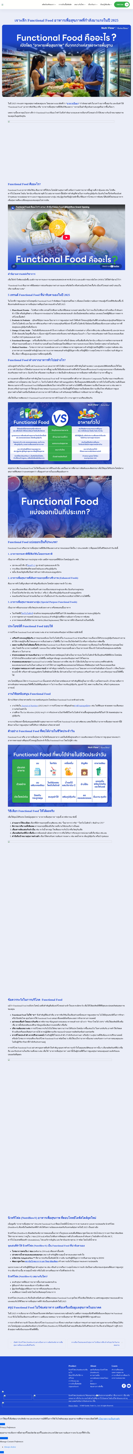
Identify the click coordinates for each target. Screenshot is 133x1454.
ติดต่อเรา (93, 1384)
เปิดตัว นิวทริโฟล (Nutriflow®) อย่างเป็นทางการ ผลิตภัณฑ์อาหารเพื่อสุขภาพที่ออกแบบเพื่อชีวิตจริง (38, 1343)
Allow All (4, 1438)
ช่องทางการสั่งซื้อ (96, 1386)
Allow (2, 1424)
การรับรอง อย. (74, 1381)
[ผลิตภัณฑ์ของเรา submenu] (55, 4)
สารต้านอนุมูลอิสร (82, 706)
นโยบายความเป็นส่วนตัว (109, 1419)
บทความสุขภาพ (117, 1372)
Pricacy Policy (73, 1406)
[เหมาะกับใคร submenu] (84, 4)
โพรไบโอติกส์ (27, 613)
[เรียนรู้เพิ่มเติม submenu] (111, 4)
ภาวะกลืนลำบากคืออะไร (121, 1375)
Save (2, 1452)
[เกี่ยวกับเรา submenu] (96, 4)
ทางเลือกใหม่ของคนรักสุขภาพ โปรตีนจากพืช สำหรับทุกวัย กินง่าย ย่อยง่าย (95, 1343)
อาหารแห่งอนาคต (118, 1378)
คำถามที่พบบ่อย (117, 1370)
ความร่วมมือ (95, 1375)
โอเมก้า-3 (31, 565)
